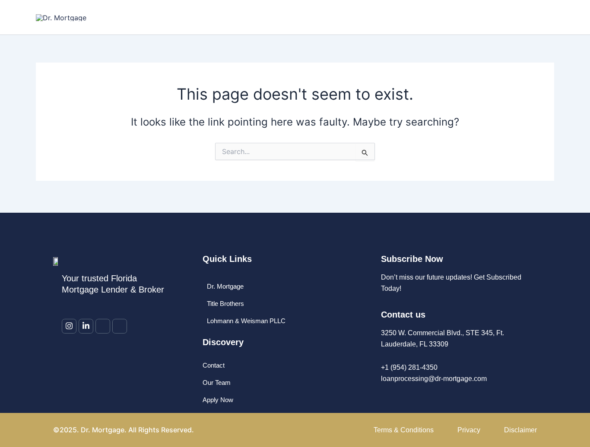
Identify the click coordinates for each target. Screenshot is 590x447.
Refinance (384, 17)
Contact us (479, 17)
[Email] (102, 326)
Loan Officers (306, 17)
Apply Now (529, 17)
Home (260, 17)
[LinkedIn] (86, 326)
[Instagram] (69, 326)
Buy (348, 17)
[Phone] (119, 326)
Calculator (430, 17)
